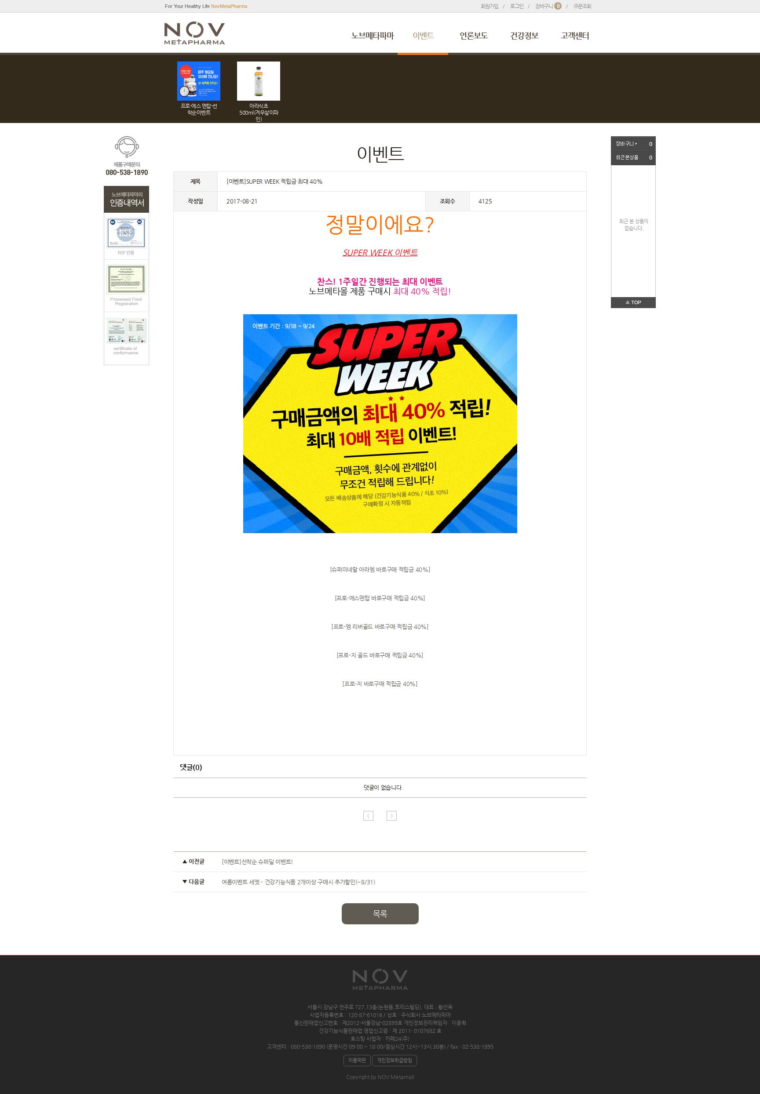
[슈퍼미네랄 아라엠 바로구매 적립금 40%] (380, 569)
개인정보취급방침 (394, 1060)
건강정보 (524, 36)
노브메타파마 (372, 36)
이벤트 (423, 36)
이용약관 (357, 1060)
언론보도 (474, 36)
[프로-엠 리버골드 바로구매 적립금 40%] (380, 626)
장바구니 (547, 6)
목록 (380, 913)
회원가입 (489, 6)
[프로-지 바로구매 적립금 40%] (379, 683)
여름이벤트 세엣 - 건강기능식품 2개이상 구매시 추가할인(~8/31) (299, 882)
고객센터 (575, 36)
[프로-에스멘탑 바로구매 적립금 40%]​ (380, 598)
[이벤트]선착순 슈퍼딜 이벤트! (257, 861)
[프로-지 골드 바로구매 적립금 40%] (380, 655)
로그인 (516, 6)
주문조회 (582, 6)
